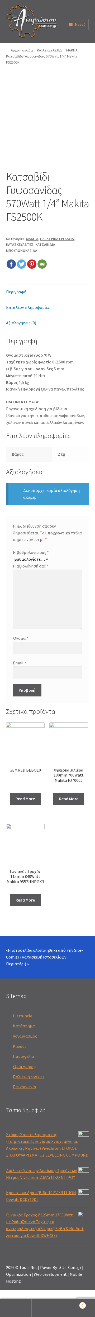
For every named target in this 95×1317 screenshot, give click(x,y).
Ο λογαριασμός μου (16, 1308)
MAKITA (72, 50)
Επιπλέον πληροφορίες (28, 307)
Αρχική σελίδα (22, 50)
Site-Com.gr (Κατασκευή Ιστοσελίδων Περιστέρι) (44, 957)
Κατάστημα (24, 1025)
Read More (25, 798)
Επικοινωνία (24, 1086)
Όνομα (20, 638)
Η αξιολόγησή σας (30, 566)
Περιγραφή (16, 291)
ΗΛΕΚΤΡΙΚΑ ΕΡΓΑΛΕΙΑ (57, 238)
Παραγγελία (23, 1056)
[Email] (42, 264)
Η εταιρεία (22, 1015)
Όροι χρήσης (24, 1066)
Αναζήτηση (47, 1308)
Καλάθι (19, 1046)
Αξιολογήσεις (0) (21, 322)
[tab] (47, 292)
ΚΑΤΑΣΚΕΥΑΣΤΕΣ (49, 50)
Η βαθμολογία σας (31, 552)
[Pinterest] (31, 264)
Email (19, 662)
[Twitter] (21, 264)
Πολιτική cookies (28, 1076)
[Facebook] (11, 264)
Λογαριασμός (25, 1036)
